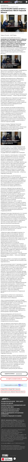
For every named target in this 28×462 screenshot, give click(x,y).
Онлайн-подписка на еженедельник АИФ (13, 405)
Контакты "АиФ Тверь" (7, 407)
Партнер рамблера (13, 455)
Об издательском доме (8, 401)
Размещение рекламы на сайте (10, 409)
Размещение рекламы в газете (10, 411)
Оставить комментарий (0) (14, 379)
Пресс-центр (19, 401)
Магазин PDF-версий (7, 403)
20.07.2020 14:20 (4, 5)
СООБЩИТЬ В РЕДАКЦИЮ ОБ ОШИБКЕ (11, 416)
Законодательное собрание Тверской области (12, 32)
